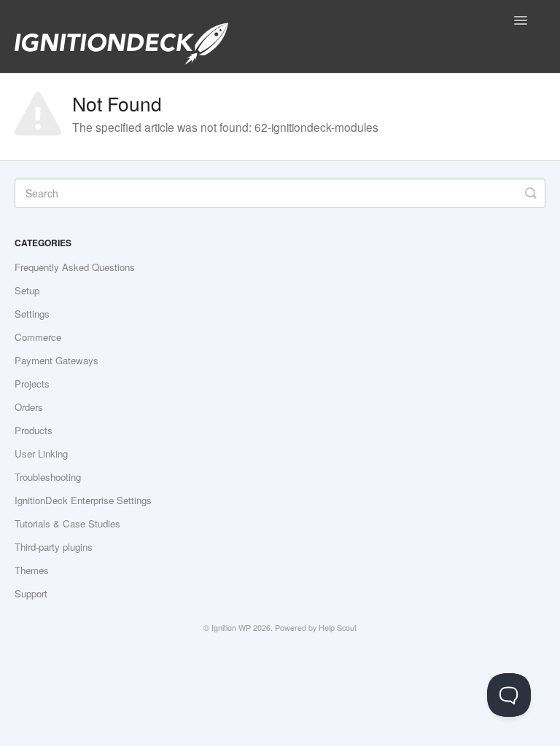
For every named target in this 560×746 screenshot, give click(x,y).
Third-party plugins (54, 547)
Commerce (38, 337)
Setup (27, 290)
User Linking (41, 453)
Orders (29, 407)
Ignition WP (231, 627)
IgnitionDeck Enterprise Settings (83, 500)
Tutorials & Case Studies (67, 523)
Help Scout (338, 627)
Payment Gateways (56, 360)
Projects (32, 383)
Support (31, 593)
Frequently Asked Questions (75, 267)
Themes (32, 570)
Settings (32, 314)
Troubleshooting (48, 477)
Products (33, 430)
